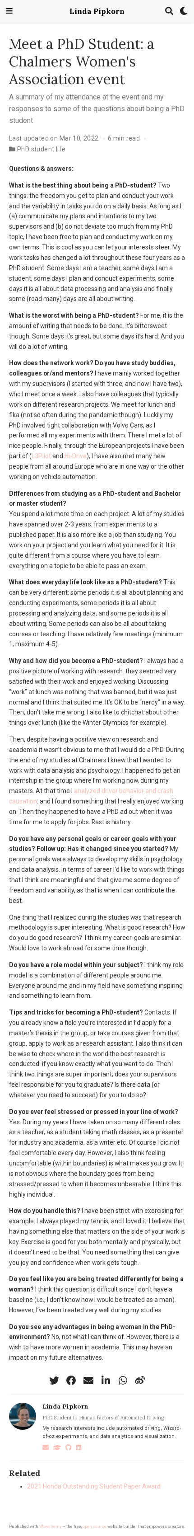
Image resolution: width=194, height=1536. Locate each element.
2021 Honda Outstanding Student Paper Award (94, 1486)
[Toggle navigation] (9, 11)
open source (94, 1526)
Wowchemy (50, 1526)
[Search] (169, 11)
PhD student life (41, 149)
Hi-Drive (76, 456)
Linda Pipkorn (97, 11)
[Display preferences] (184, 11)
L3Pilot (41, 456)
